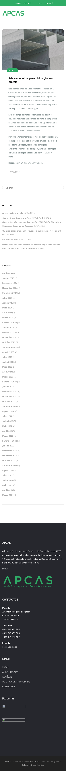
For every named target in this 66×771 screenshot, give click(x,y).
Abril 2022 (7, 431)
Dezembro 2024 (9, 283)
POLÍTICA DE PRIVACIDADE (16, 681)
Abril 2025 (7, 273)
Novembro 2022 (9, 396)
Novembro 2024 (9, 287)
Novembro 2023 (9, 337)
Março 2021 (8, 495)
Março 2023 (8, 376)
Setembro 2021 (9, 465)
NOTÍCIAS (7, 676)
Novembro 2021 (9, 455)
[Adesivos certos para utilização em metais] (33, 104)
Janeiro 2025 (8, 278)
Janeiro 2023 (8, 386)
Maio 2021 (7, 485)
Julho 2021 (7, 475)
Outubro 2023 (9, 342)
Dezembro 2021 (9, 450)
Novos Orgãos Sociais (12, 213)
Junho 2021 (7, 480)
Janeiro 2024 (8, 327)
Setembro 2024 (9, 292)
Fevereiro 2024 (9, 322)
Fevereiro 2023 (9, 381)
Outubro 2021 (9, 460)
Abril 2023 (7, 371)
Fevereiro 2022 (9, 440)
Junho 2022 (7, 421)
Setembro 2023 (9, 347)
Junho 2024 (7, 302)
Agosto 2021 (8, 470)
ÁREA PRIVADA (10, 672)
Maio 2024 (7, 307)
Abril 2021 (7, 490)
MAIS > (5, 568)
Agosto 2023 (8, 352)
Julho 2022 (7, 416)
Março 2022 (8, 435)
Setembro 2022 (9, 406)
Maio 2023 (7, 366)
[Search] (59, 187)
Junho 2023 (7, 361)
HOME (5, 667)
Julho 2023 (7, 357)
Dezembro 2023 (9, 332)
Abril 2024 (7, 312)
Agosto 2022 (8, 411)
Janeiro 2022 (8, 445)
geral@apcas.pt (9, 646)
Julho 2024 (7, 297)
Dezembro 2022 (9, 391)
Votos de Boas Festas (12, 239)
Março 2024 (8, 317)
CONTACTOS (8, 686)
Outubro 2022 (9, 401)
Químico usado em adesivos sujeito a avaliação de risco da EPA (31, 230)
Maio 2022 (7, 426)
